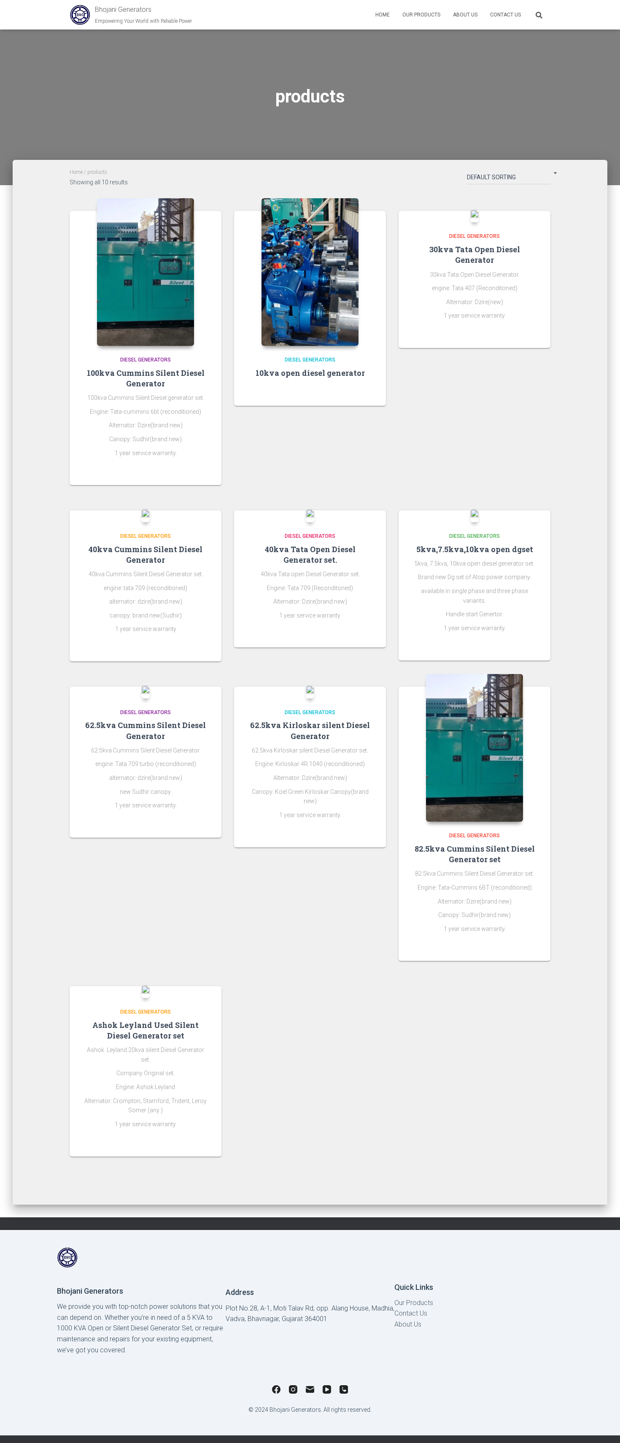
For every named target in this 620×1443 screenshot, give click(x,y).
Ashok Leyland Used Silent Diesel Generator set (145, 1030)
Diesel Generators (145, 360)
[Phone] (344, 1391)
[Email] (310, 1391)
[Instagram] (293, 1391)
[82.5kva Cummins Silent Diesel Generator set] (474, 748)
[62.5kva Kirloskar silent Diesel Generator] (310, 691)
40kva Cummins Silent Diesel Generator (145, 554)
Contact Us (505, 15)
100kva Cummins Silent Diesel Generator (146, 378)
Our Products (413, 1303)
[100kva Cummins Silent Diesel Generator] (145, 272)
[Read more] (204, 470)
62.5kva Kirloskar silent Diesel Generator (310, 730)
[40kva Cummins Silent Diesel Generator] (145, 515)
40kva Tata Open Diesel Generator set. (310, 554)
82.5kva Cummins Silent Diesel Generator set (475, 854)
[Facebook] (276, 1391)
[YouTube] (327, 1391)
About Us (465, 15)
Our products (421, 15)
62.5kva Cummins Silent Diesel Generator (145, 730)
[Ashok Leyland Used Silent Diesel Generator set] (145, 991)
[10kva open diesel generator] (310, 272)
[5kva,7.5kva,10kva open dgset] (474, 515)
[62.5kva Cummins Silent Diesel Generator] (145, 691)
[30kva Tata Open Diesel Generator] (474, 216)
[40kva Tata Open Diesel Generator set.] (310, 515)
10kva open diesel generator (310, 373)
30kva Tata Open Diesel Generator (474, 254)
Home (382, 15)
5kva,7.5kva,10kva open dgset (474, 549)
